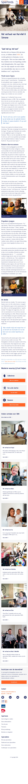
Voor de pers (5, 748)
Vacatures (4, 750)
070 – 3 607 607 (8, 717)
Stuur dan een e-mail (16, 385)
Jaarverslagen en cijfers (8, 743)
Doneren (21, 3)
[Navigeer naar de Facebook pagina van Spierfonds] (2, 721)
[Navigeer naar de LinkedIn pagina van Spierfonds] (10, 721)
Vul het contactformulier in (9, 715)
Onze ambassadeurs (7, 745)
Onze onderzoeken (6, 769)
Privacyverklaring (6, 753)
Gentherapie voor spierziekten (9, 771)
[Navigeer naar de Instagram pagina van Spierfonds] (25, 721)
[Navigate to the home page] (7, 2)
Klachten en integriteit (7, 756)
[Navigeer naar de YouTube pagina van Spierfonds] (17, 721)
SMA (24, 54)
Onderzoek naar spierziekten (9, 766)
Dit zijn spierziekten (6, 763)
